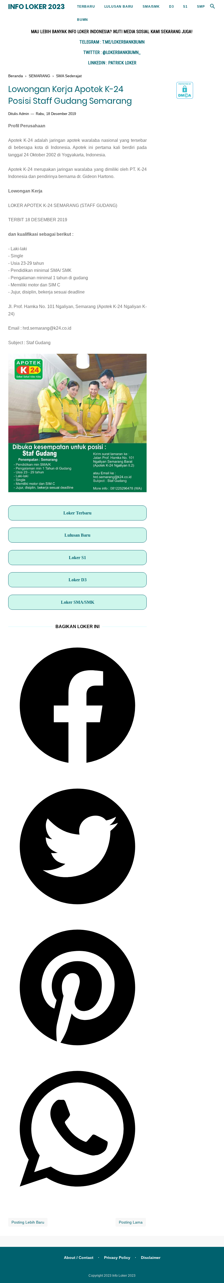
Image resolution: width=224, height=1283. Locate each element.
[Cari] (212, 8)
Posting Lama (131, 1222)
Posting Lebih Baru (27, 1222)
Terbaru (86, 6)
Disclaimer (150, 1257)
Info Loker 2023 (36, 6)
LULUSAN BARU (119, 6)
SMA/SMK (151, 6)
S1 (185, 6)
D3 (171, 6)
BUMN (82, 20)
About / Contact (78, 1257)
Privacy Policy (117, 1257)
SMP (201, 6)
